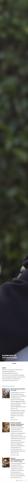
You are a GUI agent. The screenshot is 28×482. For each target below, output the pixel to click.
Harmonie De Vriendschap (9, 357)
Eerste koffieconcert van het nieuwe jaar (17, 460)
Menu (14, 363)
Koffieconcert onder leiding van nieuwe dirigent (17, 424)
